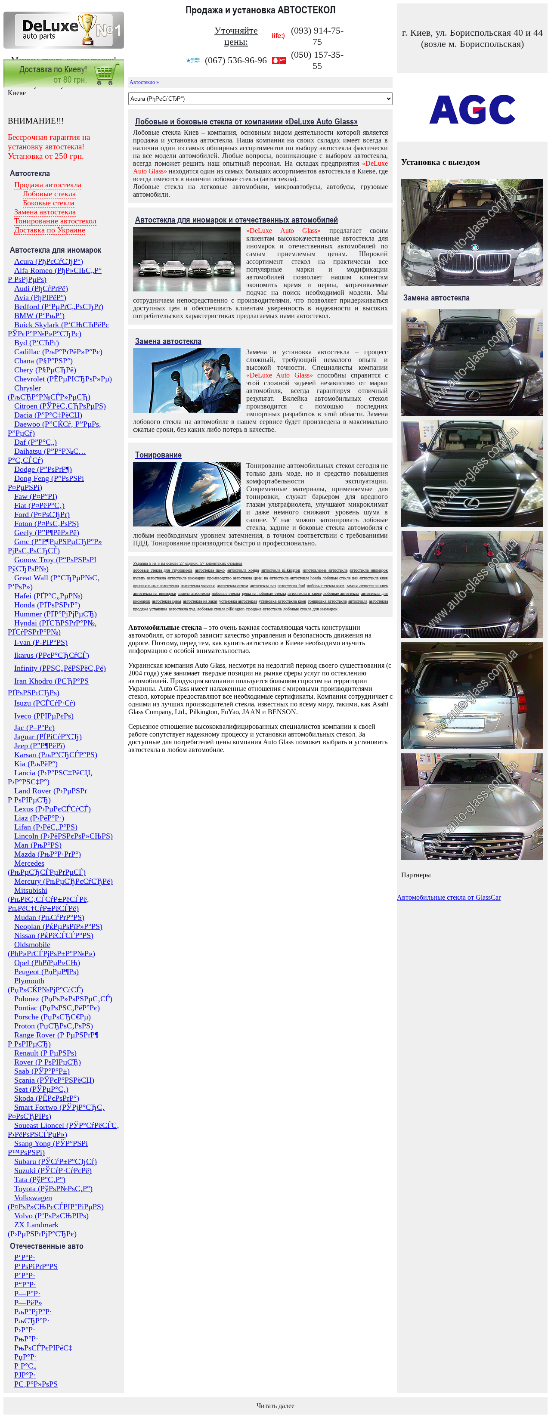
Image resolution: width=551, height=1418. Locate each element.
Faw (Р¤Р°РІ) (35, 496)
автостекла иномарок (369, 570)
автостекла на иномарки (154, 593)
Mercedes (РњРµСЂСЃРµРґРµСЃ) (47, 867)
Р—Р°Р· (27, 1293)
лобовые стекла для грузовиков (162, 570)
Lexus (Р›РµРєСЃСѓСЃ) (52, 809)
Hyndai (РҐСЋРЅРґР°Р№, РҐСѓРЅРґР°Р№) (52, 627)
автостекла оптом (232, 585)
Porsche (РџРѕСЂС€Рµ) (52, 1016)
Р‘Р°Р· (24, 1257)
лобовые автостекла (341, 593)
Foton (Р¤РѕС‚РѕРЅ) (46, 523)
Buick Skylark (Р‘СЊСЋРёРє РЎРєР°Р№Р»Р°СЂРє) (58, 329)
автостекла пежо (210, 570)
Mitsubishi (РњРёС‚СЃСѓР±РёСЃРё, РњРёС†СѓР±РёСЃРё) (48, 899)
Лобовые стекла (49, 193)
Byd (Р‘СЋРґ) (36, 342)
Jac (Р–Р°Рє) (34, 727)
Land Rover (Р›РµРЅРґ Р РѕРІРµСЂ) (47, 795)
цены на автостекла (271, 578)
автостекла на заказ (200, 601)
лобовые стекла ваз (339, 578)
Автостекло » (144, 82)
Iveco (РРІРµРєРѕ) (44, 716)
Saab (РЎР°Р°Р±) (42, 1071)
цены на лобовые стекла (264, 593)
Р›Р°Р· (24, 1329)
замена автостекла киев (367, 585)
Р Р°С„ (25, 1366)
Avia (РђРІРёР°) (40, 297)
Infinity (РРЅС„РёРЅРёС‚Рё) (60, 668)
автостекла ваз (263, 585)
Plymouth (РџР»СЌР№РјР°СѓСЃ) (45, 985)
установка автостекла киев (282, 601)
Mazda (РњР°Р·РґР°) (47, 854)
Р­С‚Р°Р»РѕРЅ (36, 1384)
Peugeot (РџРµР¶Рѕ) (46, 971)
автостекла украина (198, 585)
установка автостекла (238, 601)
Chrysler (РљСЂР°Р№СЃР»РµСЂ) (49, 392)
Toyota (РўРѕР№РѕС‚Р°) (53, 1188)
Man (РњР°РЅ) (38, 845)
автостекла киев (373, 578)
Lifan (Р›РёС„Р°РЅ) (45, 827)
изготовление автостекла (325, 570)
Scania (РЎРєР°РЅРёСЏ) (54, 1080)
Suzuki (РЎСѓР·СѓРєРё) (53, 1170)
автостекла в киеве (305, 593)
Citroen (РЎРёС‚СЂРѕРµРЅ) (60, 406)
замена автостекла (194, 593)
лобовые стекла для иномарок (310, 609)
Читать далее (275, 1405)
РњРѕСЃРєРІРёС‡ (43, 1348)
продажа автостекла (264, 609)
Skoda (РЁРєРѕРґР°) (46, 1098)
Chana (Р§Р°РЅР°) (43, 360)
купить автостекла (149, 578)
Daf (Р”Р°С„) (35, 442)
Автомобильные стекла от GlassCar (449, 897)
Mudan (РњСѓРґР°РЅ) (49, 917)
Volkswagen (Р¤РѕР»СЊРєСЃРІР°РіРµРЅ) (56, 1202)
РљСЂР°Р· (32, 1320)
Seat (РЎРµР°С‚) (41, 1089)
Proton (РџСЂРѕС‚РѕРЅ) (53, 1026)
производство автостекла (229, 578)
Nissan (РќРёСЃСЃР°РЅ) (53, 935)
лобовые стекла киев (326, 585)
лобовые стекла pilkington (221, 609)
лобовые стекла (226, 593)
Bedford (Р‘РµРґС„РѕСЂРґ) (58, 306)
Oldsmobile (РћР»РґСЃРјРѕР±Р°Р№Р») (51, 949)
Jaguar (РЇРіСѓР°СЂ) (48, 736)
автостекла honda (305, 578)
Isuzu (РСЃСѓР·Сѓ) (44, 703)
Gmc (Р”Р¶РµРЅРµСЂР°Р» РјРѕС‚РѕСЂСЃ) (55, 546)
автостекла (357, 601)
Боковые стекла (48, 202)
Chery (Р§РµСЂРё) (45, 369)
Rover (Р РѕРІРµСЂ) (47, 1062)
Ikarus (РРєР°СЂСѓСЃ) (51, 655)
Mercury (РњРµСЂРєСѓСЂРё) (63, 881)
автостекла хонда (243, 570)
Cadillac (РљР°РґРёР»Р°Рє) (58, 351)
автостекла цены (166, 601)
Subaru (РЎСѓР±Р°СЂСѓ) (55, 1161)
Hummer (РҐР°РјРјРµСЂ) (55, 614)
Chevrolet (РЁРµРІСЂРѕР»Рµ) (63, 379)
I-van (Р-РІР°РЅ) (41, 642)
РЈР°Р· (25, 1375)
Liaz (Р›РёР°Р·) (39, 818)
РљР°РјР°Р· (33, 1311)
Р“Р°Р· (25, 1284)
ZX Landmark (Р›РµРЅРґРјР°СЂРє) (42, 1229)
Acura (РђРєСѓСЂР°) (48, 261)
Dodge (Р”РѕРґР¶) (43, 469)
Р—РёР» (28, 1302)
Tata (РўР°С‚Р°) (39, 1179)
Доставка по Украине (49, 230)
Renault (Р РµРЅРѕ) (45, 1053)
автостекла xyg (182, 609)
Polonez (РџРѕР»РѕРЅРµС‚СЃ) (63, 998)
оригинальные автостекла (156, 585)
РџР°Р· (25, 1357)
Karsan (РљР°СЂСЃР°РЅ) (55, 754)
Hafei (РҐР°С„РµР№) (48, 595)
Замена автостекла (45, 211)
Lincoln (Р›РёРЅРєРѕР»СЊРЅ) (63, 836)
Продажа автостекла (47, 184)
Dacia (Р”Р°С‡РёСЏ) (48, 415)
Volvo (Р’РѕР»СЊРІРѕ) (51, 1215)
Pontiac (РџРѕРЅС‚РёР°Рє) (57, 1007)
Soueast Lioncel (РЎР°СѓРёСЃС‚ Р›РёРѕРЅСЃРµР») (63, 1130)
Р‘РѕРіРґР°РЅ (36, 1266)
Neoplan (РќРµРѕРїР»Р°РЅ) (58, 926)
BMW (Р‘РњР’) (39, 315)
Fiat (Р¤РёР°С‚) (39, 505)
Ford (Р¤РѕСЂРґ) (42, 514)
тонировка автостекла (327, 601)
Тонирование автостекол (55, 221)
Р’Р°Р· (24, 1275)
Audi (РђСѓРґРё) (41, 288)
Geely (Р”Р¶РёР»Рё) (46, 532)
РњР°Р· (26, 1338)
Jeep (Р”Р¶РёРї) (39, 745)
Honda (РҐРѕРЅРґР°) (47, 605)
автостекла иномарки (186, 578)
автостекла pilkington (280, 570)
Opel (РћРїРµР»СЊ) (47, 962)
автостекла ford (291, 585)
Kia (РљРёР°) (36, 763)
